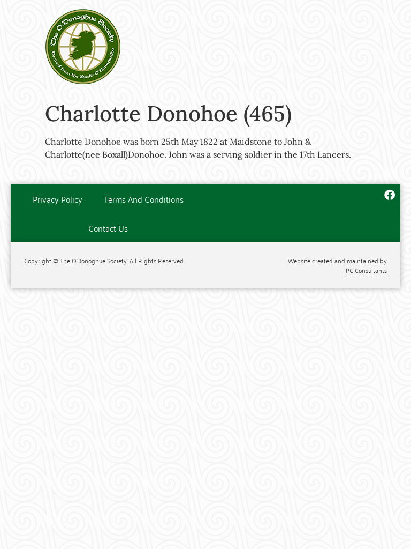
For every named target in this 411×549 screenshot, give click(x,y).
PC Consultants (366, 270)
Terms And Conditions (144, 198)
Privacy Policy (57, 198)
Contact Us (108, 227)
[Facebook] (389, 195)
